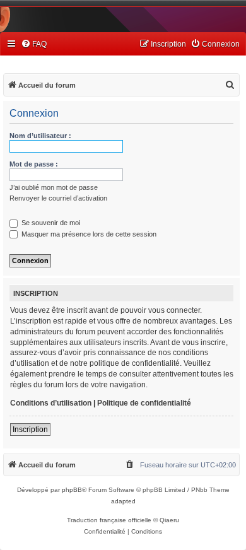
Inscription (30, 429)
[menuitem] (34, 44)
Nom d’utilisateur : (40, 135)
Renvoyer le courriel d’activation (58, 198)
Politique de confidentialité (144, 403)
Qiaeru (169, 520)
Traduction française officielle (109, 520)
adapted (123, 501)
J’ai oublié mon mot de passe (53, 187)
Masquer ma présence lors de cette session (88, 234)
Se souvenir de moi (50, 222)
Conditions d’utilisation (50, 403)
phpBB (72, 489)
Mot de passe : (33, 164)
